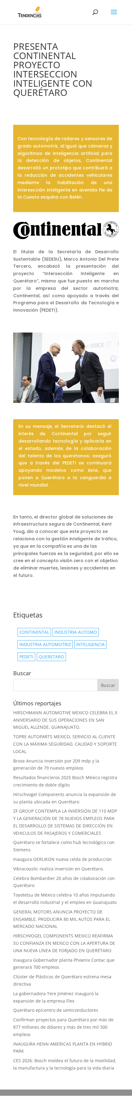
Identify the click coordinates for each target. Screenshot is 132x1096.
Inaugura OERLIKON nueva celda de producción (63, 859)
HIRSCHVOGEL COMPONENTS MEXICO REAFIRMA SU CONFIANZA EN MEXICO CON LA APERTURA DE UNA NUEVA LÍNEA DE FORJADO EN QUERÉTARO (64, 943)
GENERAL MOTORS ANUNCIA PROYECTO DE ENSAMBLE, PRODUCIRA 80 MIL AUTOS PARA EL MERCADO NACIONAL (61, 919)
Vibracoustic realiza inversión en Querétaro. (58, 869)
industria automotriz (45, 644)
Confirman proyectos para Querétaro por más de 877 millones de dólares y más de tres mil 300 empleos (63, 1027)
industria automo (75, 632)
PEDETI (26, 657)
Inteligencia (90, 644)
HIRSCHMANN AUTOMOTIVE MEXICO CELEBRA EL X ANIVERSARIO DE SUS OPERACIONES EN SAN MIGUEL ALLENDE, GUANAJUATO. (65, 720)
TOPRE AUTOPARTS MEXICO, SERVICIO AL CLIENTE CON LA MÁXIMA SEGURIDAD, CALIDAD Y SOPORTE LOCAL (65, 744)
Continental (34, 632)
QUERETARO (51, 657)
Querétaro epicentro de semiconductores (55, 1010)
